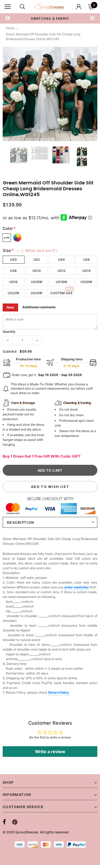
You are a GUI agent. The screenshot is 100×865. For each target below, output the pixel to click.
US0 (13, 259)
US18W (61, 282)
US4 (61, 259)
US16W (36, 282)
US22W (13, 293)
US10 (37, 271)
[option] (50, 94)
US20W (86, 282)
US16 (13, 282)
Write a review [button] (50, 751)
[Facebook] (4, 822)
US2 (36, 259)
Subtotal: (10, 351)
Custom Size (61, 293)
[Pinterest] (14, 822)
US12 (62, 271)
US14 (86, 271)
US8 (13, 271)
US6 (86, 259)
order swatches (76, 587)
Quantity (9, 332)
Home (10, 28)
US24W (36, 293)
